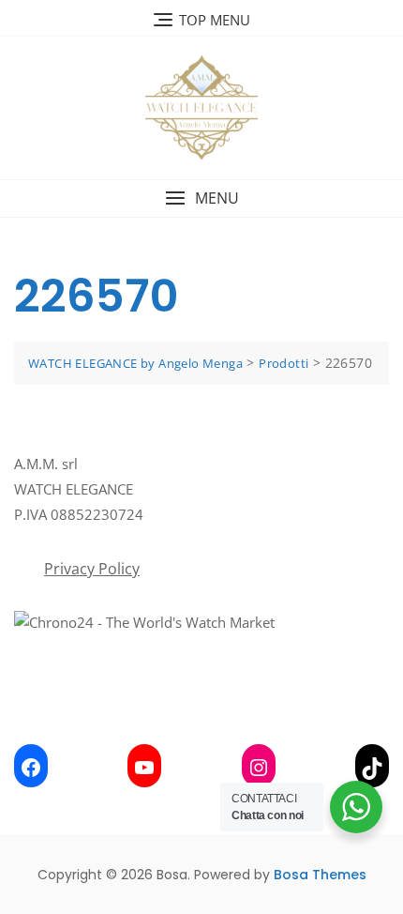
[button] (201, 198)
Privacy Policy (92, 568)
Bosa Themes (320, 874)
